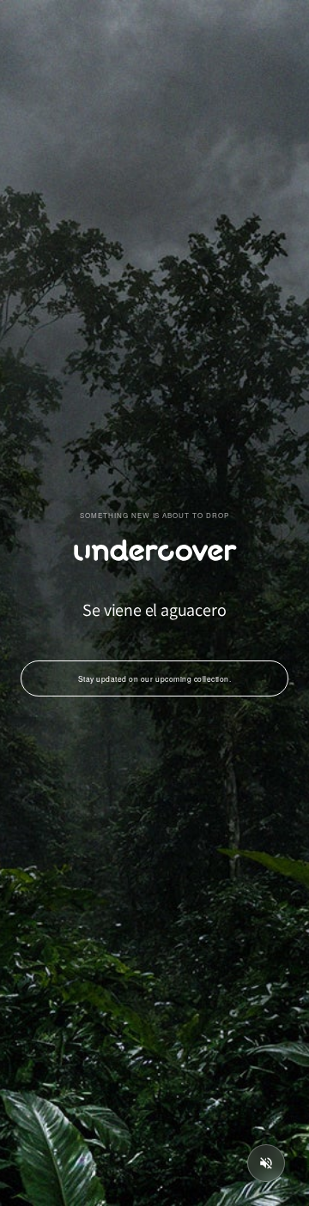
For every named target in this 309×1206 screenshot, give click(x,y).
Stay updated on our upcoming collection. (154, 678)
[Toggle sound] (266, 1163)
